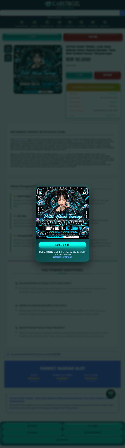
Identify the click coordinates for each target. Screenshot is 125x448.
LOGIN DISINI (62, 245)
